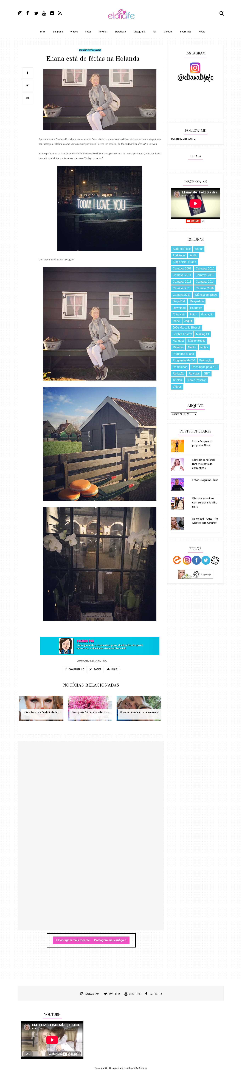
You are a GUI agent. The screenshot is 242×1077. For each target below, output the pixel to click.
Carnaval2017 (182, 294)
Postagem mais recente (74, 940)
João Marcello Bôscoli (187, 327)
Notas (202, 32)
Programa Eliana (183, 353)
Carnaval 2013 (182, 281)
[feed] (62, 13)
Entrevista (179, 314)
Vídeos (74, 32)
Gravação (207, 314)
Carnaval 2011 (182, 275)
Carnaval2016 (205, 288)
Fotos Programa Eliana (205, 480)
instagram (92, 994)
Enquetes (196, 307)
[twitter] (38, 13)
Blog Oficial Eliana (184, 261)
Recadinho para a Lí (204, 366)
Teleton (177, 380)
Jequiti (188, 321)
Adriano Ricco (86, 50)
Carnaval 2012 (205, 275)
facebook (155, 994)
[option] (42, 710)
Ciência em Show (206, 294)
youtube (135, 994)
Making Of (202, 334)
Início (43, 32)
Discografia (139, 32)
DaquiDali (179, 301)
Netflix (192, 347)
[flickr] (54, 13)
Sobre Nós (185, 32)
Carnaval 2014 (205, 281)
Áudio (193, 255)
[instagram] (22, 13)
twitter (114, 994)
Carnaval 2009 (182, 268)
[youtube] (46, 13)
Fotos (88, 32)
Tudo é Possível (196, 380)
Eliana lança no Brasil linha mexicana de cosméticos (203, 464)
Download (120, 32)
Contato (168, 32)
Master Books (196, 340)
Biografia (58, 32)
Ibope (176, 321)
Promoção (205, 360)
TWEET (97, 669)
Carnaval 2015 (182, 288)
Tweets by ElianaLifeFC (183, 139)
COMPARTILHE (76, 669)
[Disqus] (91, 792)
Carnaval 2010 (205, 268)
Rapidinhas (180, 366)
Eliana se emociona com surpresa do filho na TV (204, 502)
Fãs (154, 32)
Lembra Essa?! (182, 334)
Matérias (178, 347)
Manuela (178, 340)
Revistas (103, 32)
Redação (178, 373)
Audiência (179, 255)
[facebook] (30, 13)
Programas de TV (184, 360)
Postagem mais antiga (109, 940)
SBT (207, 373)
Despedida (197, 301)
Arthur (199, 248)
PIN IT (114, 669)
